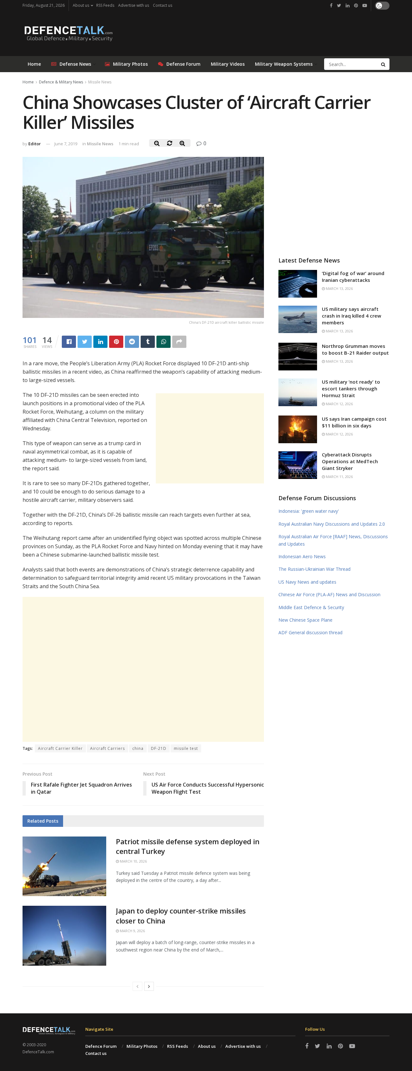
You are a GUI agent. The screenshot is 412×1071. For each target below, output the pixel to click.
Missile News (99, 82)
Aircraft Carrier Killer (60, 748)
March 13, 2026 (339, 288)
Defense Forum (183, 64)
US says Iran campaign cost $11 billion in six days (354, 422)
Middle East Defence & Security (311, 607)
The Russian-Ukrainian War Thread (314, 569)
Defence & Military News (61, 82)
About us (81, 5)
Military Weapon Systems (284, 64)
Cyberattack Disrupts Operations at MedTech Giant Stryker (350, 461)
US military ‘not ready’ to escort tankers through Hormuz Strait (351, 388)
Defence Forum (101, 1046)
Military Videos (228, 64)
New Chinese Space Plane (305, 620)
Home (34, 64)
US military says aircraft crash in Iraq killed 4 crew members (351, 316)
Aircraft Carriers (107, 748)
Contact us (162, 5)
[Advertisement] (210, 438)
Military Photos (130, 64)
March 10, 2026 (133, 861)
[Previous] (137, 986)
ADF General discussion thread (310, 632)
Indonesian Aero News (302, 556)
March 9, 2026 (132, 930)
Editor (34, 144)
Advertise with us (133, 5)
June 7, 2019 (65, 144)
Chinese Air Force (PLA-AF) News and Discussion (329, 594)
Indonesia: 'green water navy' (308, 511)
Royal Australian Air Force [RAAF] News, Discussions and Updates (333, 540)
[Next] (149, 986)
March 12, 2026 (339, 403)
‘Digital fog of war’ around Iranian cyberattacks (353, 276)
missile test (186, 748)
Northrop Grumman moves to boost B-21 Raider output (355, 349)
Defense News (75, 64)
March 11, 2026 (339, 476)
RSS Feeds (105, 5)
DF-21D (158, 748)
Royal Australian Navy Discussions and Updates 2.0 (331, 524)
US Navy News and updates (307, 582)
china (138, 748)
